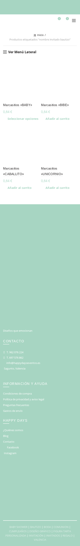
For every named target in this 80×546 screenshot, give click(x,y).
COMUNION (61, 527)
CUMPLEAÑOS (18, 531)
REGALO (68, 535)
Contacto (8, 441)
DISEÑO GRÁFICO (40, 531)
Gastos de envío (13, 411)
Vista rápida (35, 81)
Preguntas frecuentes (16, 405)
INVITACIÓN (36, 535)
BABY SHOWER (18, 527)
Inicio (40, 35)
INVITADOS (53, 535)
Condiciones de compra (17, 393)
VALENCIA (40, 539)
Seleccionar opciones (23, 119)
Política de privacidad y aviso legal (23, 399)
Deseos (59, 18)
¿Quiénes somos (13, 430)
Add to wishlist (35, 67)
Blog (5, 436)
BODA (47, 527)
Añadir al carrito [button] (58, 119)
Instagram (10, 453)
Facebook (13, 447)
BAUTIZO (35, 527)
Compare (35, 74)
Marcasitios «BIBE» (55, 105)
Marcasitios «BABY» (17, 105)
